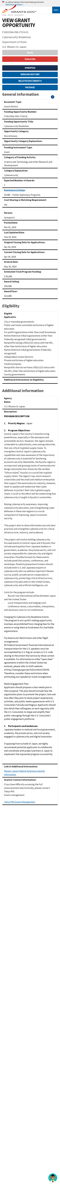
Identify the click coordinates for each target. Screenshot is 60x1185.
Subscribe (30, 59)
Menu (56, 10)
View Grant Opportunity (18, 23)
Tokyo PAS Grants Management (19, 801)
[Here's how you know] (30, 3)
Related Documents (30, 80)
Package (30, 87)
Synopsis (30, 67)
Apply (30, 52)
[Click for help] (52, 97)
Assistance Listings (14, 190)
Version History (30, 74)
